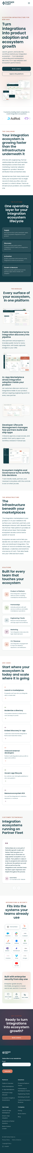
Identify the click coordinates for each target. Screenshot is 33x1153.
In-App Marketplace (8, 1089)
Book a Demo (16, 1038)
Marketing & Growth (24, 1097)
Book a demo (16, 69)
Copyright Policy (6, 1143)
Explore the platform (16, 74)
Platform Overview (7, 1083)
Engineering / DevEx (24, 1094)
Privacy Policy (6, 1140)
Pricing (20, 1110)
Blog (19, 1117)
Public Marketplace (8, 1086)
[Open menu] (29, 3)
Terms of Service (16, 1140)
